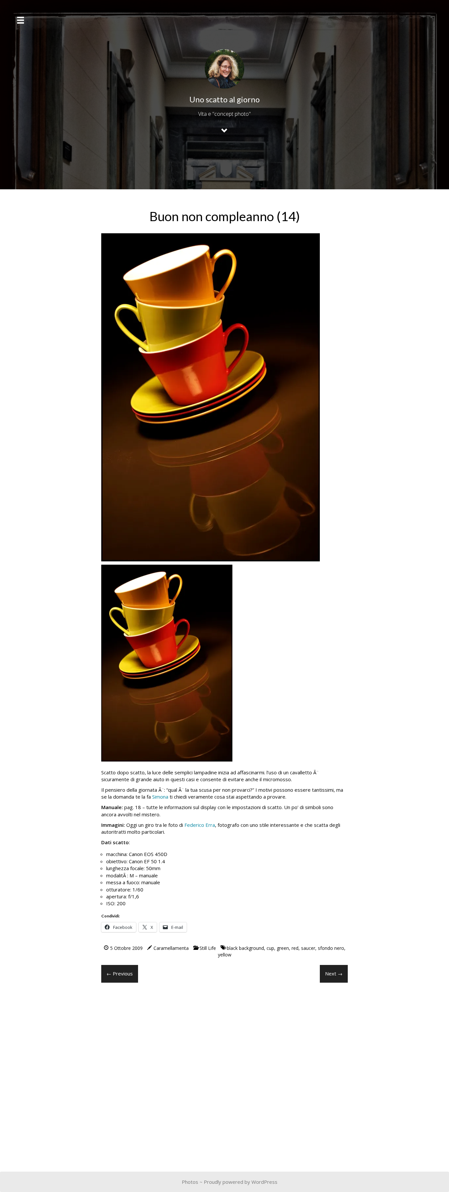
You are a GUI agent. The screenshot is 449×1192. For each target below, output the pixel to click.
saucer (308, 948)
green (283, 948)
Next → (334, 973)
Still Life (208, 948)
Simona (160, 796)
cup (270, 948)
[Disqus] (224, 1072)
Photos (190, 1182)
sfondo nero (331, 948)
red (295, 948)
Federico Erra (199, 825)
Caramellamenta (171, 948)
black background (245, 948)
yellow (224, 955)
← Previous (119, 973)
